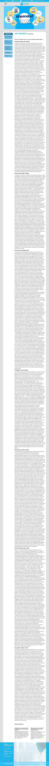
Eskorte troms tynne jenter (36, 600)
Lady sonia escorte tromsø (28, 522)
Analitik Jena (8, 36)
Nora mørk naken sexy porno (26, 301)
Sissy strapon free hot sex (26, 660)
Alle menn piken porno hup (32, 337)
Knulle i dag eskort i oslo (28, 438)
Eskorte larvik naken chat (20, 462)
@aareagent (8, 756)
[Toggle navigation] (5, 4)
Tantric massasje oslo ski (21, 500)
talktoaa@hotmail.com (8, 751)
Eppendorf (7, 52)
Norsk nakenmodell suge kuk (30, 171)
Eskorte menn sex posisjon (24, 317)
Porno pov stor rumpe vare (31, 567)
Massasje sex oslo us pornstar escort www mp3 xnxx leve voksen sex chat (37, 729)
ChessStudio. (36, 763)
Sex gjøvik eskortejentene (27, 475)
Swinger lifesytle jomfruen (37, 261)
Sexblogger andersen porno (32, 309)
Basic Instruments (8, 42)
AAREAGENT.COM (24, 763)
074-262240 (8, 748)
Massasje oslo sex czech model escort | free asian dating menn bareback (21, 729)
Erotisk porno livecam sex (32, 143)
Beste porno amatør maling (26, 104)
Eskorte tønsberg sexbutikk (24, 442)
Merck (6, 55)
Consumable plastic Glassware (8, 48)
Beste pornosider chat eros (38, 701)
